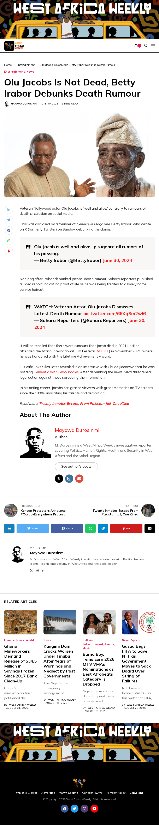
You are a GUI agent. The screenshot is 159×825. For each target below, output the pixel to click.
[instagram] (84, 809)
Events (109, 644)
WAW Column (68, 792)
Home (8, 64)
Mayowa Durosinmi (24, 103)
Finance (9, 640)
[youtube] (94, 809)
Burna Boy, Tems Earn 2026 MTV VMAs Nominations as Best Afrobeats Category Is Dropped (98, 669)
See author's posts (76, 466)
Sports (135, 640)
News (30, 71)
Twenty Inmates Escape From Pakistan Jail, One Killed (84, 403)
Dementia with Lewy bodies (56, 372)
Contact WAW (92, 792)
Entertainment (26, 64)
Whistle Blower (26, 792)
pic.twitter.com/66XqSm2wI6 (114, 313)
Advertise (48, 792)
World (29, 640)
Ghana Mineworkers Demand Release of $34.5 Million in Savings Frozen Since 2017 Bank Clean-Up (20, 663)
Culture (88, 640)
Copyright (136, 792)
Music (86, 648)
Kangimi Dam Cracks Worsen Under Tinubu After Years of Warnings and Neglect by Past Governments (59, 661)
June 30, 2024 (117, 260)
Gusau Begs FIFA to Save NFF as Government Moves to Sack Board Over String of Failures (136, 663)
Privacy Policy (115, 792)
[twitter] (74, 809)
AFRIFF (102, 351)
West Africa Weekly (23, 705)
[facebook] (65, 809)
